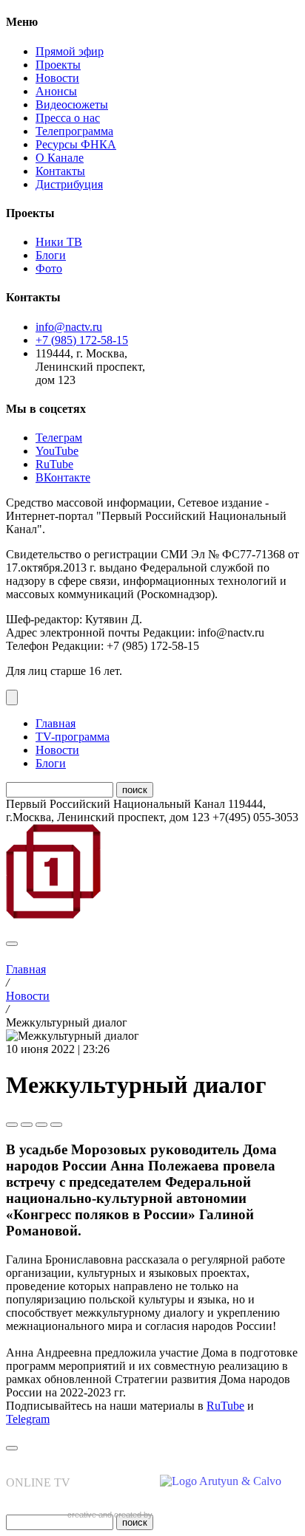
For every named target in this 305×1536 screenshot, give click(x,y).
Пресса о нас (68, 118)
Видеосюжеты (72, 104)
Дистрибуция (69, 184)
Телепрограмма (74, 131)
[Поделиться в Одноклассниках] (41, 1124)
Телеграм (59, 437)
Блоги (51, 255)
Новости (57, 78)
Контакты (60, 171)
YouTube (57, 451)
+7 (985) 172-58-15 (82, 340)
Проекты (58, 64)
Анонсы (56, 91)
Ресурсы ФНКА (76, 144)
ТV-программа (73, 736)
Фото (49, 268)
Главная (56, 723)
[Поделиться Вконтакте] (27, 1124)
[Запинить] (56, 1124)
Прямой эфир (70, 51)
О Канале (60, 157)
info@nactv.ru (69, 326)
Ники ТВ (59, 242)
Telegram (28, 1419)
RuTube (54, 464)
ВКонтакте (63, 477)
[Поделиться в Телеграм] (12, 1124)
